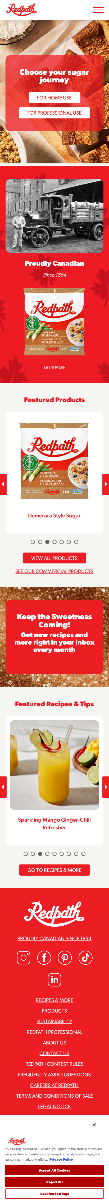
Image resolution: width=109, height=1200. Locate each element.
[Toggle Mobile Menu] (98, 10)
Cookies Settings (54, 1193)
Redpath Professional (54, 1031)
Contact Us (54, 1053)
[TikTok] (85, 963)
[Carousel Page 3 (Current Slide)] (47, 542)
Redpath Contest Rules (54, 1063)
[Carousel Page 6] (69, 542)
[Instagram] (23, 963)
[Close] (94, 1125)
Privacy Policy (61, 1159)
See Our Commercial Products (54, 571)
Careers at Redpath (54, 1085)
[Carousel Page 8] (76, 854)
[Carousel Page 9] (83, 854)
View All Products (54, 558)
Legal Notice (54, 1106)
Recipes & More (54, 1000)
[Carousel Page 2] (40, 542)
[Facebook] (44, 963)
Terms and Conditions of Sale (54, 1095)
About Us (54, 1042)
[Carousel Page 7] (76, 542)
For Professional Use (54, 112)
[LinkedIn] (54, 985)
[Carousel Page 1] (33, 542)
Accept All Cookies (54, 1170)
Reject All (54, 1182)
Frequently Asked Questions (54, 1074)
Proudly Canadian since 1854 (54, 938)
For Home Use (54, 97)
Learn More (54, 367)
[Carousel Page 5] (62, 542)
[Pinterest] (65, 963)
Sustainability (54, 1021)
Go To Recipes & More (54, 870)
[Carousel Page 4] (54, 542)
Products (54, 1010)
